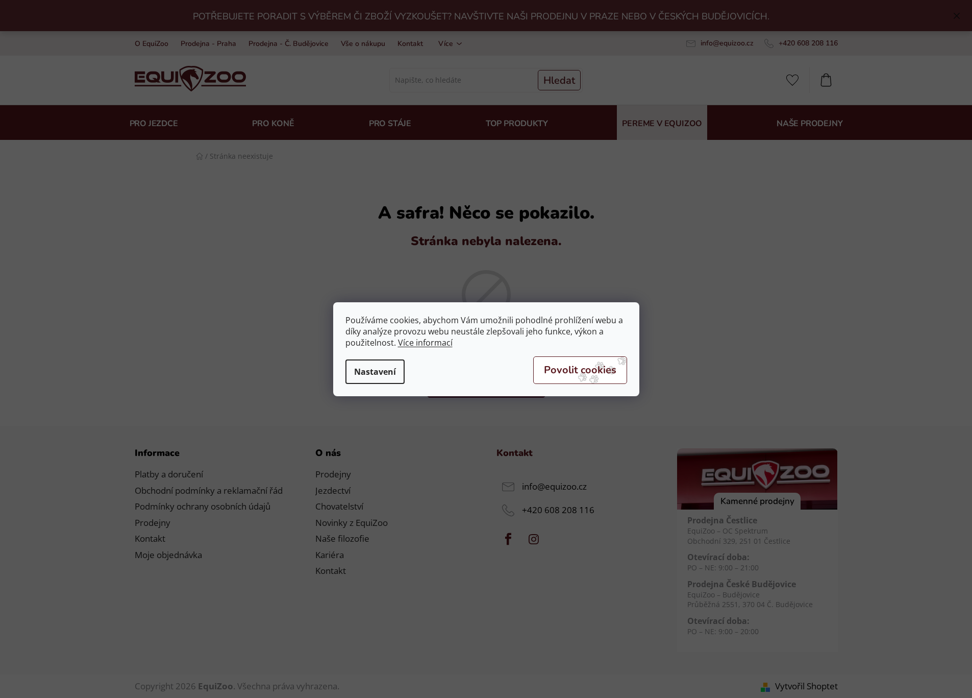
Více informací (425, 342)
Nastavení (375, 371)
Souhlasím (580, 370)
